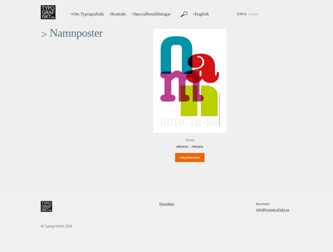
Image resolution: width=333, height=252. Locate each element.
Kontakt (117, 13)
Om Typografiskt (87, 13)
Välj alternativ (190, 157)
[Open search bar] (184, 14)
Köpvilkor (166, 203)
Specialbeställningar (151, 13)
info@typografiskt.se (272, 209)
